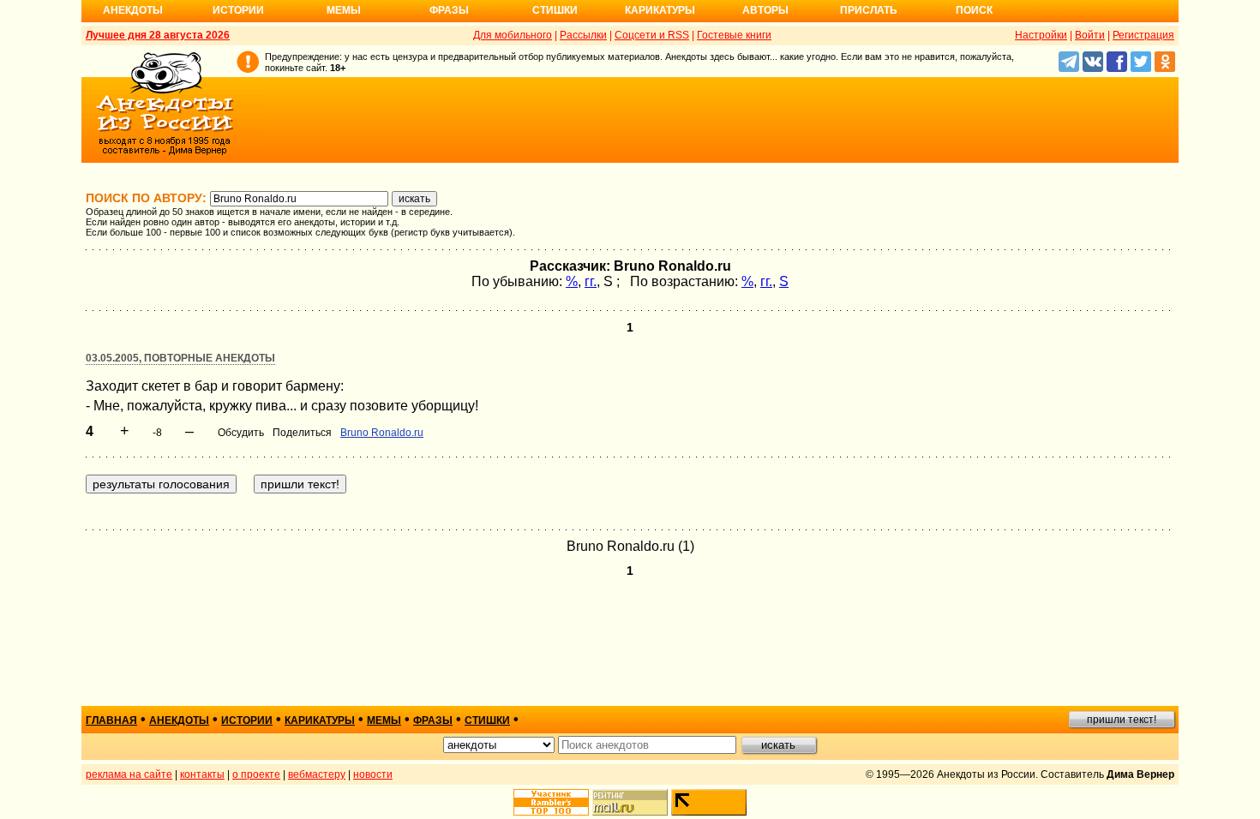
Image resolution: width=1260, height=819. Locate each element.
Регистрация (1143, 35)
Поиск (974, 10)
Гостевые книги (734, 35)
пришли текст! (1121, 720)
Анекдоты (133, 10)
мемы (384, 720)
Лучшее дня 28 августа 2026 (158, 35)
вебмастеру (316, 774)
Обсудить (241, 433)
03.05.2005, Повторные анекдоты (180, 358)
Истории (238, 10)
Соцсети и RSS (652, 35)
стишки (487, 720)
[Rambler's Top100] (551, 802)
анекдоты (179, 720)
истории (247, 720)
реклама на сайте (129, 774)
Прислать (868, 10)
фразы (433, 720)
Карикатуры (660, 10)
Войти (1090, 35)
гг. (591, 281)
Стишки (555, 10)
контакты (202, 774)
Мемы (344, 10)
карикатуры (320, 720)
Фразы (449, 10)
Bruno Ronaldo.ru (381, 433)
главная (111, 720)
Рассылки (583, 35)
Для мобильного (512, 35)
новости (373, 774)
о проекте (256, 774)
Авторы (765, 10)
